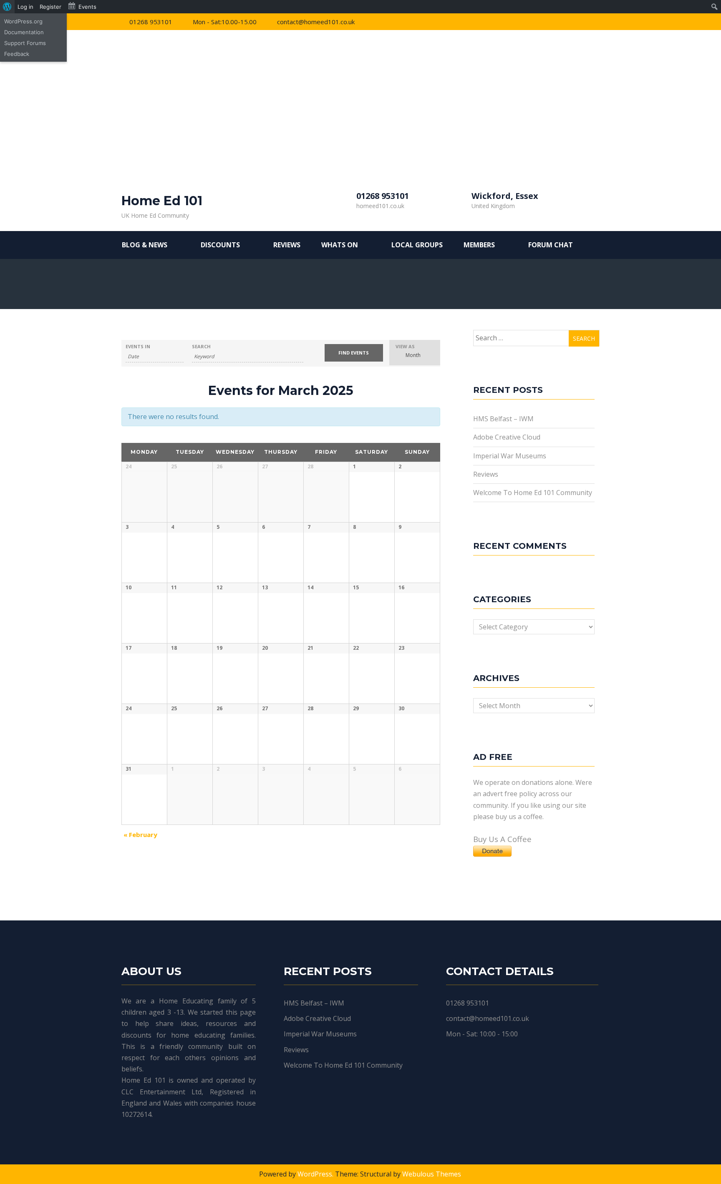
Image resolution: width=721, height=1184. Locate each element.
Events (87, 6)
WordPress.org (23, 21)
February (140, 834)
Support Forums (25, 43)
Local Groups (417, 244)
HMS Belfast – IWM (503, 418)
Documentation (24, 32)
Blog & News (144, 244)
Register (50, 6)
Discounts (220, 244)
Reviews (286, 244)
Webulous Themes (431, 1174)
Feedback (16, 53)
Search (201, 346)
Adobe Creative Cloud (506, 437)
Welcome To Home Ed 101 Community (532, 492)
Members (479, 244)
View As (405, 346)
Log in (25, 6)
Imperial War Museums (509, 455)
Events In (138, 346)
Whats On (339, 244)
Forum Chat (550, 244)
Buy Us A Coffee (502, 839)
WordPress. (315, 1174)
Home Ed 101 (161, 201)
